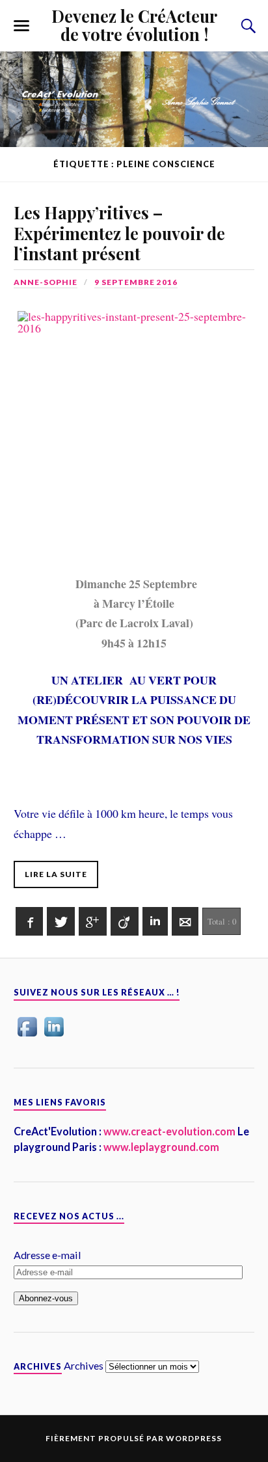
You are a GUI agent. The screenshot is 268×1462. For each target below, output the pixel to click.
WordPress (194, 1438)
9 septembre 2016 (136, 282)
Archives (83, 1365)
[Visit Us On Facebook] (27, 1035)
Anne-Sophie (45, 282)
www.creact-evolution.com (168, 1131)
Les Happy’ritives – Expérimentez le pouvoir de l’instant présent (119, 233)
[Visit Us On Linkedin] (53, 1035)
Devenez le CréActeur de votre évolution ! (134, 25)
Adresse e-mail (47, 1255)
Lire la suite (56, 874)
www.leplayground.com (160, 1147)
